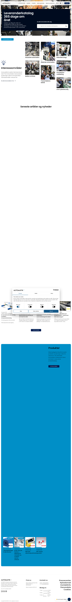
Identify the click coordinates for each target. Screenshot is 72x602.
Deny (21, 311)
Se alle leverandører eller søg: (44, 21)
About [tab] (52, 293)
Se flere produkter (53, 366)
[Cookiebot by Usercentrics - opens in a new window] (54, 290)
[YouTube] (6, 591)
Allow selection (36, 311)
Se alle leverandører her (7, 81)
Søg (66, 26)
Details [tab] (36, 293)
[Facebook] (2, 591)
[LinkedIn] (4, 591)
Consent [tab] (20, 293)
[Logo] (6, 3)
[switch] (30, 307)
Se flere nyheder (36, 330)
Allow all (51, 311)
